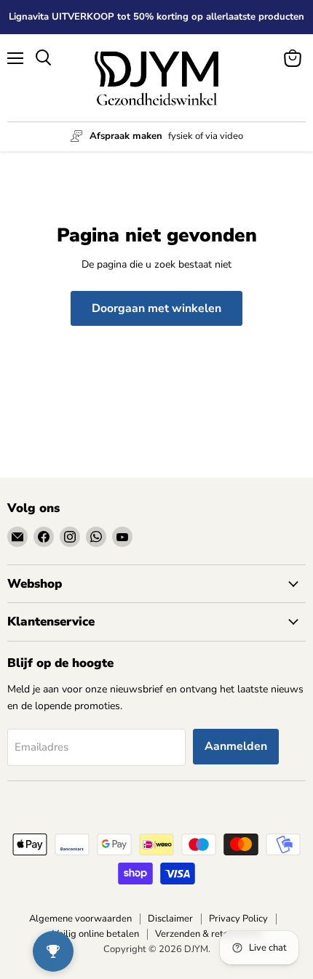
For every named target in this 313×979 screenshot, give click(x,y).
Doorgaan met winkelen (156, 308)
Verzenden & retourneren (208, 933)
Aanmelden (236, 746)
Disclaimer (170, 918)
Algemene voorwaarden (80, 918)
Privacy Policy (238, 918)
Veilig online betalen (95, 933)
